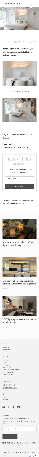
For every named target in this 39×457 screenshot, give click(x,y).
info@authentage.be (9, 387)
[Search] (36, 4)
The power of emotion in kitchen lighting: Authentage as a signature (19, 282)
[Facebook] (13, 407)
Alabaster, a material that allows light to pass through (18, 243)
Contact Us (6, 365)
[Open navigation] (31, 3)
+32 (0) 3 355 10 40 (9, 385)
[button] (34, 455)
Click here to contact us (11, 200)
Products (5, 347)
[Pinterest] (8, 407)
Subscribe (19, 186)
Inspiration (6, 350)
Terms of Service (8, 374)
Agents (4, 362)
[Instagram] (3, 407)
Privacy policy (7, 367)
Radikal (24, 452)
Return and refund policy (11, 370)
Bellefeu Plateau (16, 92)
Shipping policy (8, 372)
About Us (5, 360)
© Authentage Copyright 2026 (12, 452)
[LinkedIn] (18, 407)
